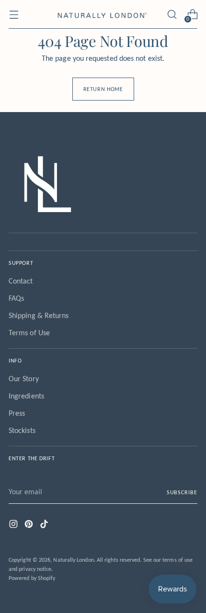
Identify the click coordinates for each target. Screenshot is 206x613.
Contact (21, 280)
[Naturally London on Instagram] (14, 525)
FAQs (16, 298)
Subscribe (182, 492)
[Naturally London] (103, 14)
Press (17, 413)
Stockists (22, 430)
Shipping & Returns (39, 315)
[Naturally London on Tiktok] (45, 525)
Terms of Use (29, 332)
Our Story (24, 378)
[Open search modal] (172, 14)
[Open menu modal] (13, 14)
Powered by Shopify (32, 577)
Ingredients (26, 395)
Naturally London (73, 559)
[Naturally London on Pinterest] (29, 525)
